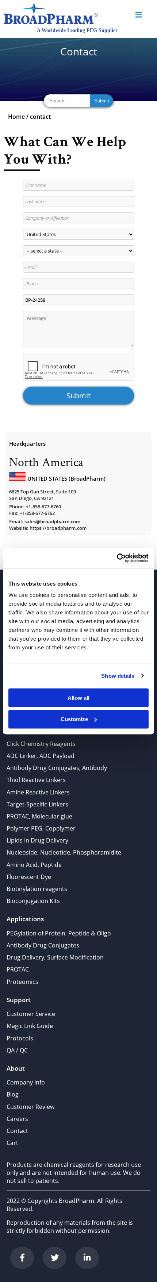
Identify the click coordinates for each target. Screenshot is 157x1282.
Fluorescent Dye (29, 877)
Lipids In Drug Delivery (37, 840)
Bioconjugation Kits (33, 901)
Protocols (20, 1038)
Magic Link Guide (30, 1026)
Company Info (26, 1082)
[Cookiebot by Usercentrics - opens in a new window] (117, 558)
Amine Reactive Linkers (38, 792)
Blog (13, 1094)
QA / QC (17, 1050)
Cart (12, 1143)
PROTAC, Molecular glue (39, 816)
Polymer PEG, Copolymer (41, 828)
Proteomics (22, 982)
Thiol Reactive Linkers (36, 780)
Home (16, 117)
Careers (17, 1119)
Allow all (78, 698)
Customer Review (30, 1107)
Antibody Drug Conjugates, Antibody (57, 768)
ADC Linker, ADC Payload (40, 756)
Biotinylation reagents (37, 889)
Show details (117, 676)
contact (40, 117)
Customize (74, 719)
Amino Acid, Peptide (34, 865)
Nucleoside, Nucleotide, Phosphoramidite (64, 852)
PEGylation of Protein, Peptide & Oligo (59, 933)
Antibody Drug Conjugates (43, 945)
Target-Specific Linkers (37, 804)
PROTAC (18, 969)
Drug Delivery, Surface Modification (55, 957)
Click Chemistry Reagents (41, 744)
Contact (17, 1131)
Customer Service (31, 1014)
